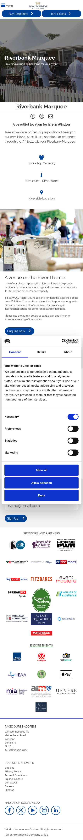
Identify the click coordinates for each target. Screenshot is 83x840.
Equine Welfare (14, 778)
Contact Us (11, 782)
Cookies (9, 767)
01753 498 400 (18, 750)
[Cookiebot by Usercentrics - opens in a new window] (62, 341)
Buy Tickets (58, 13)
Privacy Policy (13, 771)
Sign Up (12, 518)
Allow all (41, 470)
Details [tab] (41, 352)
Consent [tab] (15, 352)
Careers (9, 786)
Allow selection (41, 482)
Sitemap (9, 789)
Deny (41, 495)
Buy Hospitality (18, 13)
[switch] (73, 429)
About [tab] (68, 352)
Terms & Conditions (16, 775)
